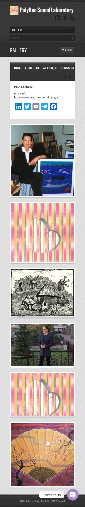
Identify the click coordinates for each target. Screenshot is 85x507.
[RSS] (72, 18)
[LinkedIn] (57, 18)
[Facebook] (65, 18)
